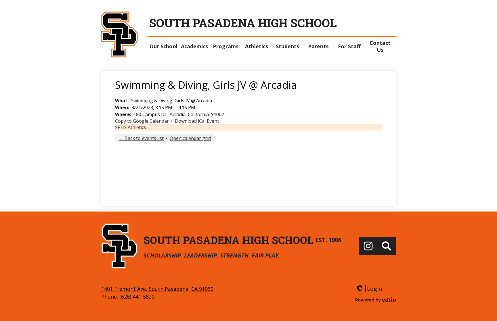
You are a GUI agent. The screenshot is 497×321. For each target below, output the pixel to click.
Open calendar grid (190, 138)
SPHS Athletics (130, 127)
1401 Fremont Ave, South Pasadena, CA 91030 (157, 288)
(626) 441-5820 (136, 296)
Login (368, 288)
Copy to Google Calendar (142, 121)
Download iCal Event (197, 121)
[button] (163, 46)
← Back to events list (141, 138)
